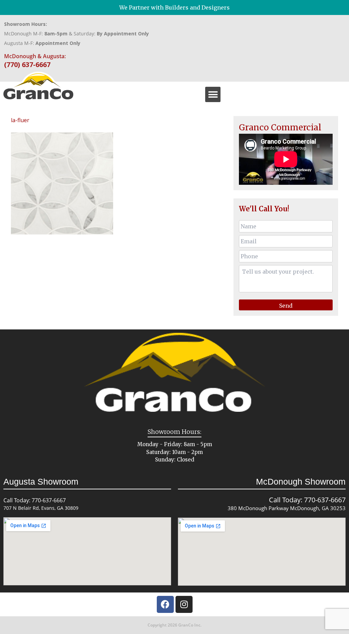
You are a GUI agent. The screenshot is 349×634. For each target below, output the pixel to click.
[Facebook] (165, 604)
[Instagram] (184, 604)
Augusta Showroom (40, 481)
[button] (213, 94)
